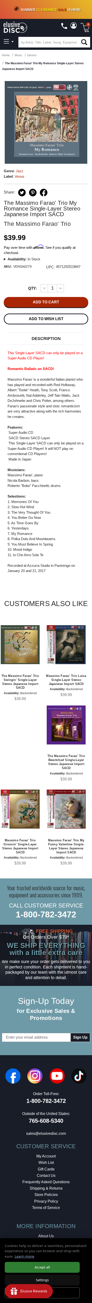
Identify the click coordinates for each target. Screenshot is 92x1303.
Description (46, 338)
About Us (46, 1236)
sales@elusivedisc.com (46, 1133)
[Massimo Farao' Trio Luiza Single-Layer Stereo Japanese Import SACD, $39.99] (66, 644)
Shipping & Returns (46, 1188)
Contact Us (46, 1176)
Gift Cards (46, 1169)
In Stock (24, 259)
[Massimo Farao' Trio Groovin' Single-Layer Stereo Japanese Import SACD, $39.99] (20, 809)
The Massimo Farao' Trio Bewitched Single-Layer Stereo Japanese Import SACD (66, 762)
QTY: (32, 288)
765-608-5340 (46, 1121)
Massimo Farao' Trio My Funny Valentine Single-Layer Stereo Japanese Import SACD (66, 846)
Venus (19, 176)
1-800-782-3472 (46, 914)
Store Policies (46, 1195)
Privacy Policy (46, 1201)
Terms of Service (46, 1208)
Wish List (46, 1163)
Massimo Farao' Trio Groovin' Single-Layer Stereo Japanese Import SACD (20, 846)
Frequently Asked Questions (46, 1182)
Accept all (42, 1267)
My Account (46, 1156)
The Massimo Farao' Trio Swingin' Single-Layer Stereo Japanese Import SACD (20, 682)
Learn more (24, 1256)
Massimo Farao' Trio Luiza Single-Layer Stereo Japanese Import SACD (66, 680)
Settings (42, 1280)
